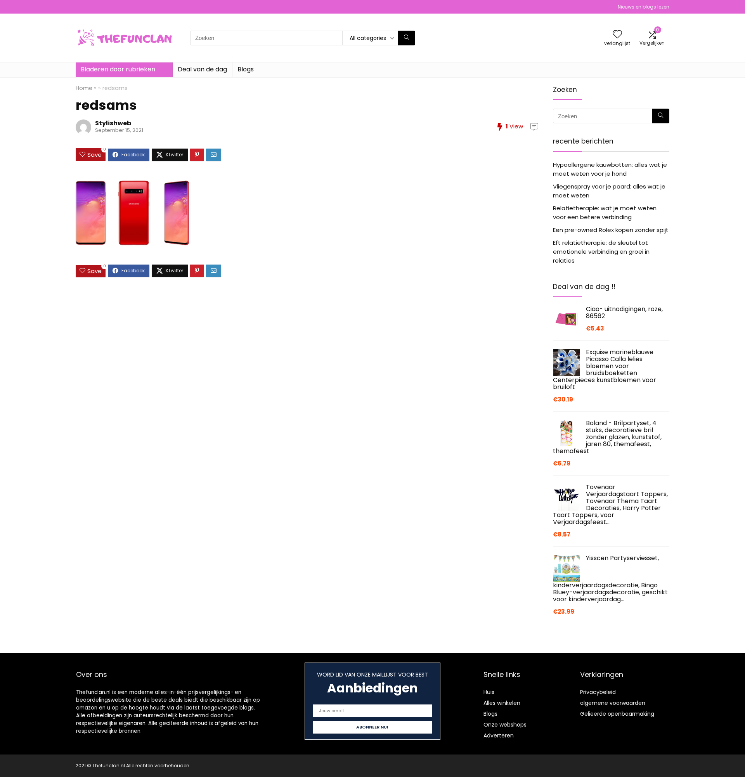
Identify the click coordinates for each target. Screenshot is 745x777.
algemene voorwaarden (612, 703)
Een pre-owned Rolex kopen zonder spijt (611, 230)
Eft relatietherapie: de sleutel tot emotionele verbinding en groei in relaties (601, 252)
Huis (488, 692)
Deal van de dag (202, 69)
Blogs (245, 69)
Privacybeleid (598, 692)
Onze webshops (505, 725)
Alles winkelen (501, 703)
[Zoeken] (406, 38)
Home (84, 88)
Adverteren (498, 735)
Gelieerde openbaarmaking (617, 714)
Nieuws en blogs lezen (643, 6)
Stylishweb (113, 123)
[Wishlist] (617, 34)
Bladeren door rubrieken (118, 69)
